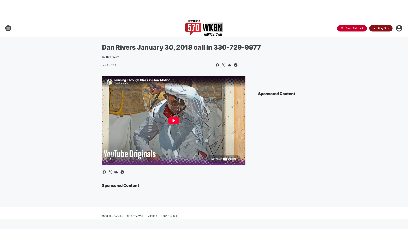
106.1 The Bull (169, 216)
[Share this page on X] (223, 65)
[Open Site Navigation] (8, 28)
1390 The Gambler (112, 216)
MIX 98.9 (152, 216)
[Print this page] (235, 65)
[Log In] (399, 28)
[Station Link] (204, 28)
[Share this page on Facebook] (217, 65)
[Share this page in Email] (229, 65)
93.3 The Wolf (135, 216)
